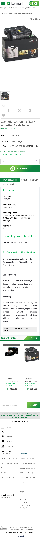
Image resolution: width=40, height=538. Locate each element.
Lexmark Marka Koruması (27, 477)
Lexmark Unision (25, 482)
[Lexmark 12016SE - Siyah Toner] (11, 351)
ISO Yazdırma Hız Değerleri (28, 473)
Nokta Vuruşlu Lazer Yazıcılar (9, 463)
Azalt (37, 162)
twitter (9, 432)
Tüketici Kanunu (25, 505)
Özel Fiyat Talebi (25, 508)
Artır (37, 160)
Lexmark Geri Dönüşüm (27, 459)
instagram (10, 436)
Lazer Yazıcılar (5, 453)
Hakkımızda (23, 487)
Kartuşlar (3, 472)
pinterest (10, 446)
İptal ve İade (23, 499)
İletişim (22, 491)
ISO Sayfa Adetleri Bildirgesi (28, 468)
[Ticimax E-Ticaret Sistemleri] (20, 536)
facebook (9, 427)
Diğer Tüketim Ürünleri (8, 477)
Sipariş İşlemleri (6, 497)
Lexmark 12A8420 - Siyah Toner (31, 381)
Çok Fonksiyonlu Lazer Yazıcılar (10, 458)
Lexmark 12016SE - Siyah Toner (11, 381)
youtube (9, 441)
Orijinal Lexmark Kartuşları (28, 463)
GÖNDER (33, 405)
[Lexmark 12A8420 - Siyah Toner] (32, 354)
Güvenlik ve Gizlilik (25, 502)
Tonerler (3, 468)
